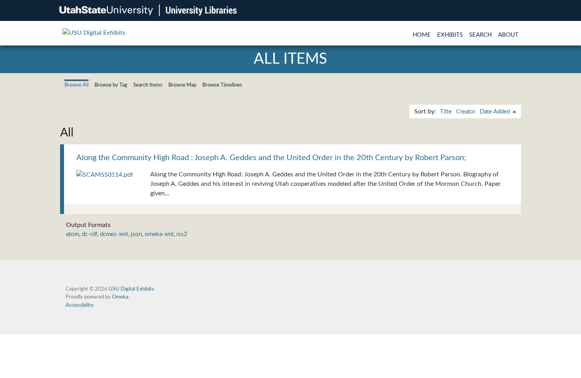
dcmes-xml (114, 234)
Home (422, 35)
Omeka (120, 297)
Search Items (147, 85)
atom (72, 234)
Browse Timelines (222, 85)
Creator (465, 112)
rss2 (181, 234)
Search (480, 35)
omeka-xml (159, 234)
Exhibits (450, 35)
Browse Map (182, 85)
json (136, 234)
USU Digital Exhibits (131, 289)
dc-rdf (89, 234)
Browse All (76, 85)
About (508, 35)
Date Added (495, 112)
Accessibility (80, 305)
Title (446, 112)
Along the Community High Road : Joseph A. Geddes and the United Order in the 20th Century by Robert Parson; (271, 158)
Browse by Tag (110, 85)
